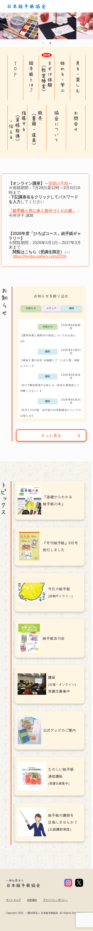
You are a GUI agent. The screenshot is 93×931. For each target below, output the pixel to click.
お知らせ (31, 308)
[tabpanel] (46, 25)
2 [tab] (50, 43)
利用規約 (32, 900)
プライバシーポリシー (55, 900)
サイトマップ (13, 900)
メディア (51, 308)
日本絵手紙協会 (26, 6)
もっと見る (51, 435)
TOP (15, 68)
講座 (71, 308)
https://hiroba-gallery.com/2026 (39, 256)
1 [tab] (42, 43)
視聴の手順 (58, 183)
